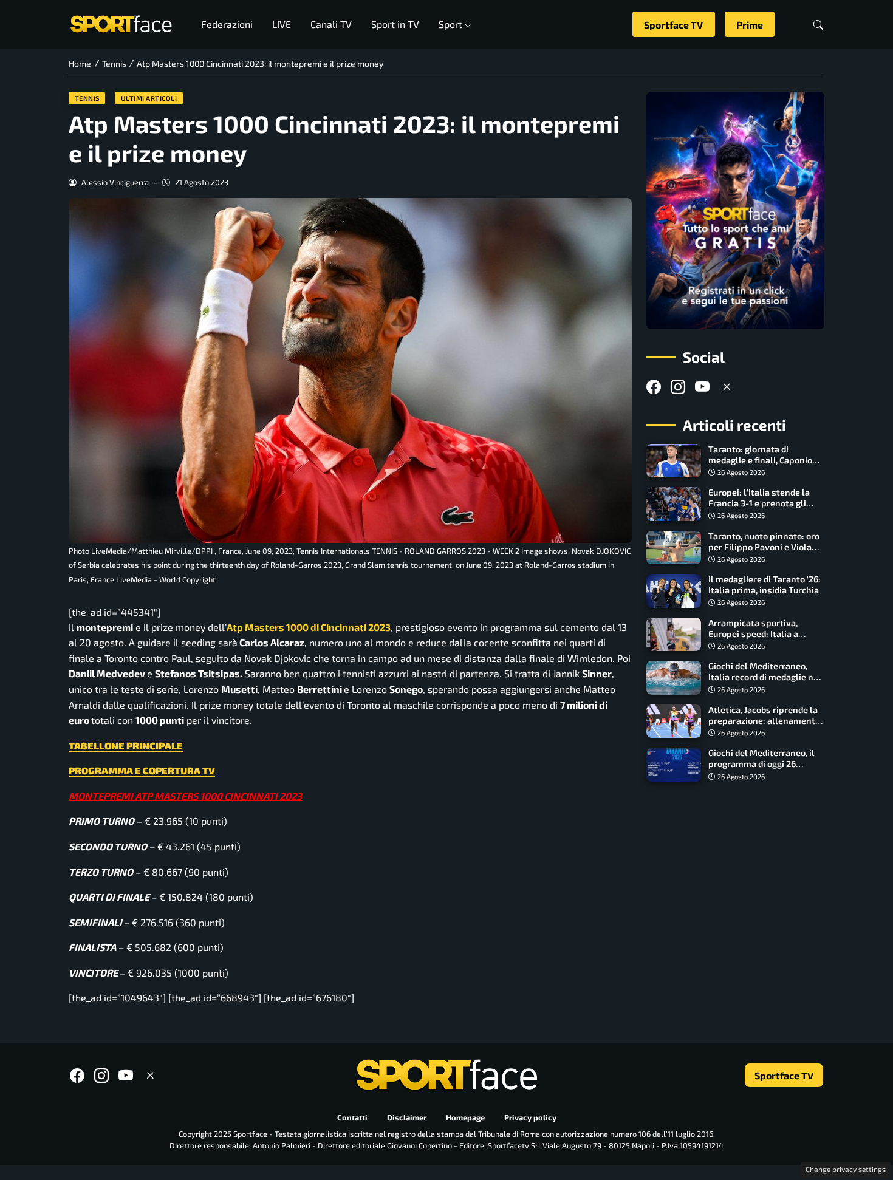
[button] (818, 25)
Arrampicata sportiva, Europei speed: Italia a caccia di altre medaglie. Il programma (760, 639)
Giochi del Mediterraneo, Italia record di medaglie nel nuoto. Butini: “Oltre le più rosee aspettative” (764, 682)
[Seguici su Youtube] (702, 386)
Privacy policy (530, 1117)
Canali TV (331, 24)
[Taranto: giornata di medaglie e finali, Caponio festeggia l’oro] (673, 461)
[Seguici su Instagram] (678, 386)
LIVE (281, 24)
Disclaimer (406, 1117)
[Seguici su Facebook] (653, 386)
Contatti (352, 1117)
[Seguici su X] (726, 386)
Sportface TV (673, 24)
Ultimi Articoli (149, 98)
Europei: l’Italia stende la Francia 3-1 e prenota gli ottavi (759, 503)
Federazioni (227, 24)
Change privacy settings (846, 1169)
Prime (749, 24)
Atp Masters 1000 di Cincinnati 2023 (309, 627)
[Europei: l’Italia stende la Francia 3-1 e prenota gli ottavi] (673, 504)
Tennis (87, 98)
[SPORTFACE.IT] (121, 23)
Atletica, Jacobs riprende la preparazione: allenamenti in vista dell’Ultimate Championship (763, 726)
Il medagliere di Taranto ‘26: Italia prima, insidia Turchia (764, 584)
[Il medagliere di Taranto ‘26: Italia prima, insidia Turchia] (673, 591)
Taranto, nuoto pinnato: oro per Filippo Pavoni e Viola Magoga (763, 547)
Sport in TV (395, 24)
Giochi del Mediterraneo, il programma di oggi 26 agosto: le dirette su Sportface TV (761, 769)
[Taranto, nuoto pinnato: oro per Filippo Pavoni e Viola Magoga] (673, 548)
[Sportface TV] (735, 210)
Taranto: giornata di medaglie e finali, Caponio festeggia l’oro (760, 460)
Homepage (465, 1117)
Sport (450, 24)
